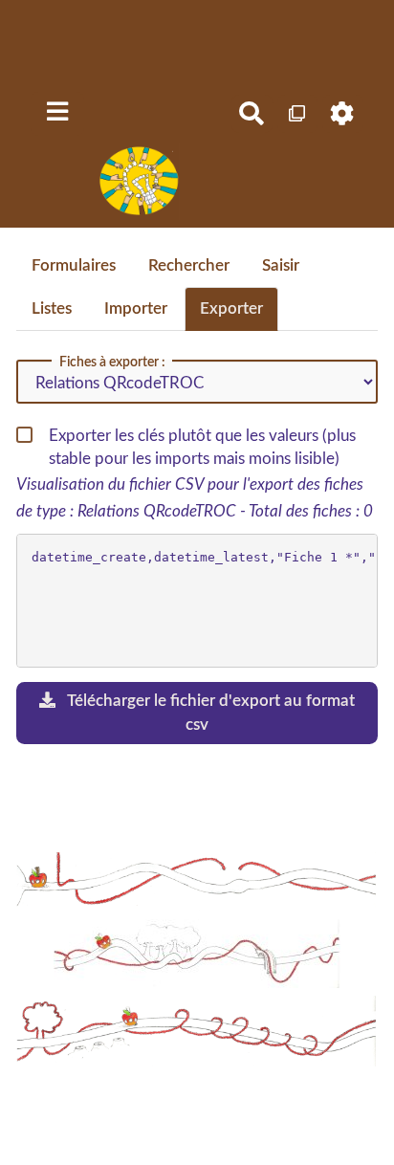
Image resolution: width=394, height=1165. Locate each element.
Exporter (231, 308)
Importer (135, 308)
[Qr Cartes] (297, 113)
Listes (52, 308)
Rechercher (189, 265)
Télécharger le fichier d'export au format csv (209, 712)
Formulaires (74, 265)
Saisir (280, 265)
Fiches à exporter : (112, 362)
